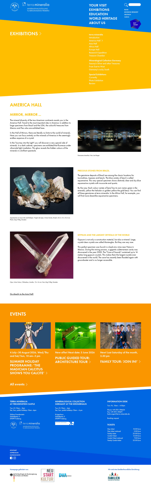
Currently (93, 77)
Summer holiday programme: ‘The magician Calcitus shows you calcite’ (27, 367)
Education (98, 14)
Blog (126, 10)
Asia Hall (93, 43)
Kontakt (13, 450)
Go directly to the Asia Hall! (21, 294)
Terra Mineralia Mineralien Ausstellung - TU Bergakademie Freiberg (31, 7)
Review (92, 83)
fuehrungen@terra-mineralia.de (118, 414)
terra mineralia (96, 34)
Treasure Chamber (97, 55)
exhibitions (99, 10)
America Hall (94, 40)
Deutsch (127, 15)
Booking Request (131, 12)
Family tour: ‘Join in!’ (119, 361)
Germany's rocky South (99, 69)
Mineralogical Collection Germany (105, 60)
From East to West (97, 66)
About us (97, 23)
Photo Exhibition (96, 80)
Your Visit (98, 5)
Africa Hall (93, 46)
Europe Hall (94, 49)
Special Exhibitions (97, 74)
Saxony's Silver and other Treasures (104, 63)
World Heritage (103, 18)
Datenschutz (15, 455)
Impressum (14, 453)
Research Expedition (98, 52)
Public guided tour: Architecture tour (72, 360)
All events (17, 384)
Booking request (113, 418)
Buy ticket (135, 24)
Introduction (94, 37)
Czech (126, 17)
